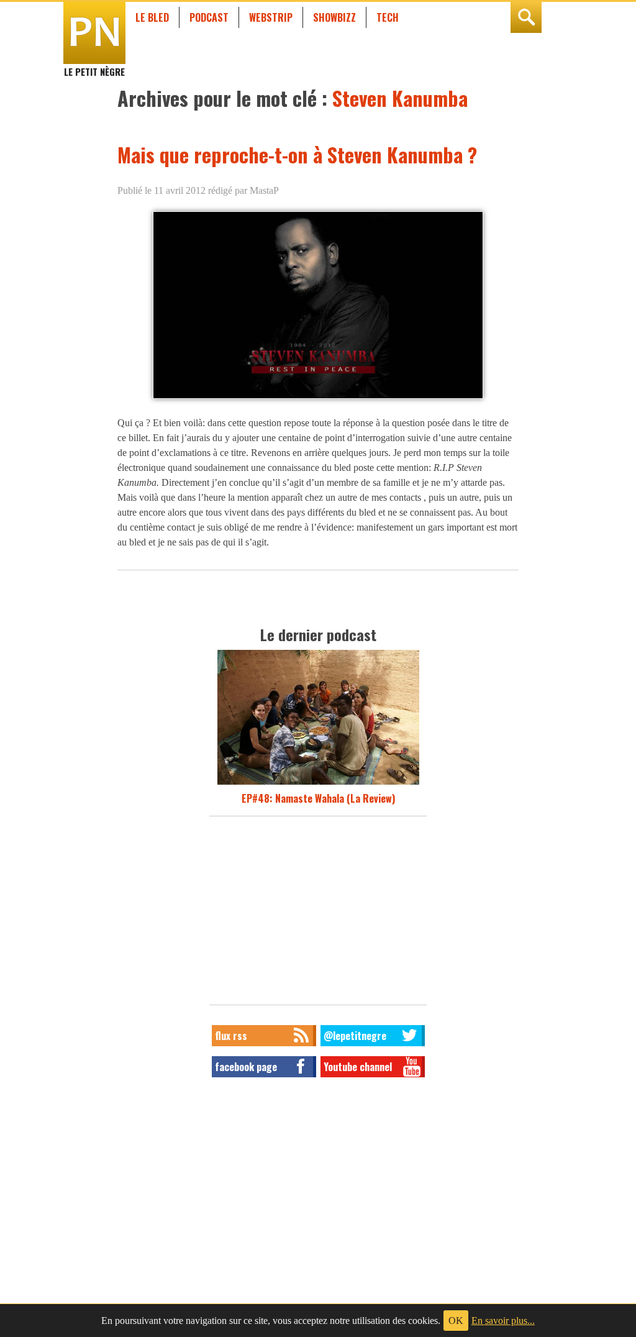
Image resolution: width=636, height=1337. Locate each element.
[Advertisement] (318, 914)
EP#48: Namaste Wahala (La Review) (318, 798)
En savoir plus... (503, 1320)
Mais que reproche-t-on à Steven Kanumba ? (297, 154)
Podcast (209, 17)
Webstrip (271, 17)
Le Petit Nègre (94, 66)
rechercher (526, 17)
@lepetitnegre (355, 1035)
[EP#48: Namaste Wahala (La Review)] (318, 783)
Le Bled (152, 17)
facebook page (246, 1066)
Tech (387, 17)
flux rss (231, 1035)
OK (455, 1320)
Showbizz (334, 17)
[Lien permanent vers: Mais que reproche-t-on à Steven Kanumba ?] (318, 398)
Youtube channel (358, 1066)
